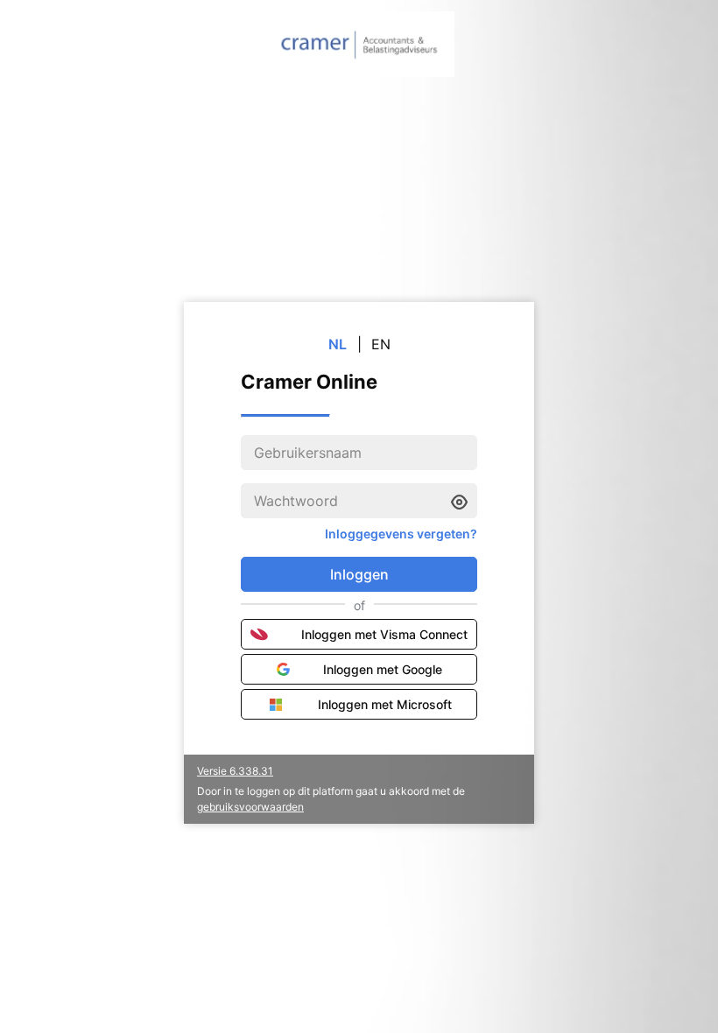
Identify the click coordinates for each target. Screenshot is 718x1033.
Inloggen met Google (382, 669)
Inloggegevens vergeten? (401, 533)
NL (337, 344)
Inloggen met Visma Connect (384, 634)
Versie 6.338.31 (235, 770)
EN (381, 344)
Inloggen (359, 574)
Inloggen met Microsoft (385, 704)
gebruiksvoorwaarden (250, 806)
